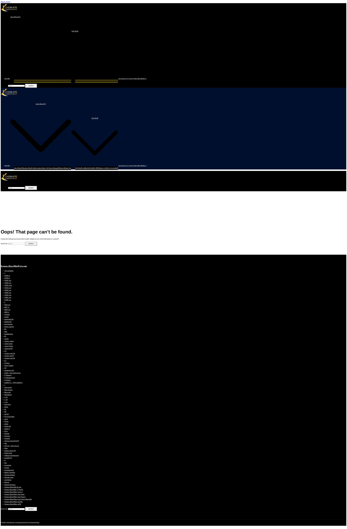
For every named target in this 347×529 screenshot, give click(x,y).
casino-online (8, 346)
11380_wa (7, 300)
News (6, 407)
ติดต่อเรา (144, 78)
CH (5, 351)
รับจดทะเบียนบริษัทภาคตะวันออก (14, 497)
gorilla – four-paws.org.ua (12, 373)
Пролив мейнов (9, 475)
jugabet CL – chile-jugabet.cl (13, 382)
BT (5, 336)
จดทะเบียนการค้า (43, 81)
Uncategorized (9, 470)
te (5, 460)
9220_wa (7, 305)
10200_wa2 (8, 285)
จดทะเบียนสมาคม (65, 81)
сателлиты (7, 480)
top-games (7, 465)
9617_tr (6, 307)
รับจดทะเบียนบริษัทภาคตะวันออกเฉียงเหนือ (18, 499)
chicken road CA (9, 353)
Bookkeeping (8, 334)
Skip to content (5, 2)
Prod (5, 431)
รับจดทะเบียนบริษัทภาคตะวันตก (14, 494)
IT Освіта (7, 380)
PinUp (6, 421)
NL (5, 409)
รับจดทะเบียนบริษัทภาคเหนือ (13, 502)
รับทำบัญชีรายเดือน (81, 81)
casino (6, 339)
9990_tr (6, 312)
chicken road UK (9, 358)
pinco (6, 419)
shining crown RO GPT (11, 441)
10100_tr (7, 278)
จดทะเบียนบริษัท (19, 81)
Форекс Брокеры (10, 485)
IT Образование (9, 378)
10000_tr (7, 275)
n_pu (6, 402)
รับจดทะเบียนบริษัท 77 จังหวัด (13, 489)
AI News (7, 314)
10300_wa (7, 292)
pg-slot (6, 414)
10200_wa (7, 283)
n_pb (6, 399)
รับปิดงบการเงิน (102, 81)
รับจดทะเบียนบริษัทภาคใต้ (12, 504)
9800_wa (7, 310)
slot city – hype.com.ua (11, 446)
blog (5, 331)
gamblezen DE (9, 370)
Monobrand (8, 395)
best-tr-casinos (9, 327)
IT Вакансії (7, 375)
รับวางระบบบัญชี (112, 81)
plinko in (7, 429)
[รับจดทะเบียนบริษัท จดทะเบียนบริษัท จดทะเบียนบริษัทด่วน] (9, 13)
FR (5, 368)
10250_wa (7, 290)
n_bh (6, 397)
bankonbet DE (9, 319)
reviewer (7, 438)
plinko (6, 424)
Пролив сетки (8, 477)
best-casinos (8, 324)
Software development (11, 455)
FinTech (6, 363)
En (5, 361)
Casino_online (9, 341)
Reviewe (7, 436)
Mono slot (7, 392)
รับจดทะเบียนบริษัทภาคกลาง (13, 492)
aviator (6, 317)
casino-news (8, 344)
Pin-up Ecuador (9, 416)
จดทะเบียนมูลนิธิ (54, 81)
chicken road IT (9, 356)
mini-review (8, 387)
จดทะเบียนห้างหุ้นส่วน (31, 81)
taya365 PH (8, 458)
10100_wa (7, 280)
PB (5, 412)
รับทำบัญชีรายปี (92, 81)
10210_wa (7, 288)
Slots (6, 448)
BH (5, 329)
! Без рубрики (8, 271)
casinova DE (8, 348)
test (5, 463)
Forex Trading (8, 365)
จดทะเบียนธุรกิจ (15, 17)
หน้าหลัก (7, 78)
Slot (5, 443)
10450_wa (7, 295)
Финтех (6, 482)
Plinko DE (7, 426)
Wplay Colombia (9, 472)
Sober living (8, 453)
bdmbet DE (8, 322)
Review (6, 433)
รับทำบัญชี (74, 31)
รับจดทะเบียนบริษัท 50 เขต (12, 487)
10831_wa (7, 297)
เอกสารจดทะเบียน (135, 78)
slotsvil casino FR (10, 451)
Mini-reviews (8, 390)
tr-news (6, 468)
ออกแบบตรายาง (123, 78)
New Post (7, 404)
